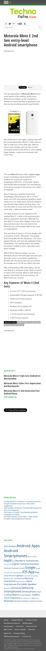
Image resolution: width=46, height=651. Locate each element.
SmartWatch (12, 594)
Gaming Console (18, 568)
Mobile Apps (27, 623)
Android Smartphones (15, 553)
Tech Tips (20, 626)
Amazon (12, 546)
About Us (7, 633)
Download (34, 564)
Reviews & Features (12, 623)
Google (30, 567)
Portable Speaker (27, 584)
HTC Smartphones (16, 573)
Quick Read (8, 626)
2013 (6, 546)
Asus (13, 561)
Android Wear (32, 557)
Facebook (7, 568)
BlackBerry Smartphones (27, 560)
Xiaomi (39, 601)
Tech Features (12, 598)
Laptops (19, 575)
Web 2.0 (35, 598)
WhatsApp (9, 601)
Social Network (25, 595)
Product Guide (31, 620)
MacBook (7, 578)
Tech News (24, 598)
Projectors (7, 588)
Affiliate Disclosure (11, 636)
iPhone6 (12, 576)
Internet (31, 629)
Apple (8, 560)
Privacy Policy (19, 633)
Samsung (16, 587)
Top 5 (30, 598)
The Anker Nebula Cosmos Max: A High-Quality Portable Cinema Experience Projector (21, 518)
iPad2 (6, 576)
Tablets (36, 594)
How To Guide (20, 629)
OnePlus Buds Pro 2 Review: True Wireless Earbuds (22, 501)
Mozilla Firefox (21, 581)
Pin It (30, 87)
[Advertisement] (23, 68)
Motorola (35, 322)
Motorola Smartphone (14, 325)
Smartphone (29, 591)
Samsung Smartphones (18, 589)
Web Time (8, 629)
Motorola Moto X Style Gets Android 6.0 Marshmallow (22, 377)
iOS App (28, 572)
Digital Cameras (20, 563)
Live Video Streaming (31, 576)
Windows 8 (18, 601)
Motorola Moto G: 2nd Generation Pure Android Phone (22, 392)
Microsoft (13, 578)
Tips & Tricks (31, 626)
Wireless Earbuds (30, 601)
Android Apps (28, 545)
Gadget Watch (23, 322)
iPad (37, 572)
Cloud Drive (8, 564)
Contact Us (26, 636)
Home (6, 620)
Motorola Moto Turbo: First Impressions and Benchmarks (22, 384)
